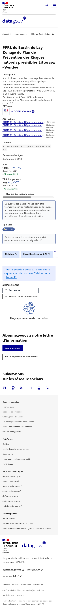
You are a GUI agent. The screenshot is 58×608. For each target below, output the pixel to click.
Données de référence (12, 411)
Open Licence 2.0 (33, 604)
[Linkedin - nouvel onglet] (4, 388)
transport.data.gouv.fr (12, 486)
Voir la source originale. (26, 240)
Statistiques (7, 464)
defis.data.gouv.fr (10, 496)
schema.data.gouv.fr (11, 431)
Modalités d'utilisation (21, 584)
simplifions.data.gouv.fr (12, 476)
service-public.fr (10, 576)
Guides (5, 444)
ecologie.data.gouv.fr (11, 491)
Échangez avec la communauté (16, 459)
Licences (6, 584)
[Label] (3, 225)
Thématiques (8, 406)
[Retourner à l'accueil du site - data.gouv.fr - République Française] (33, 546)
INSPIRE (9, 229)
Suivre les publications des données (18, 421)
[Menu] (54, 4)
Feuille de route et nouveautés (15, 449)
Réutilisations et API (36, 254)
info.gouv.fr (33, 569)
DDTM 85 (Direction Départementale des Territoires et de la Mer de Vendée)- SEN (24, 122)
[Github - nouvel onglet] (39, 388)
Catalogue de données (12, 416)
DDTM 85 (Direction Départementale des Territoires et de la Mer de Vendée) (23, 125)
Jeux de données (20, 34)
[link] (12, 348)
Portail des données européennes (17, 426)
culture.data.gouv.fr (11, 501)
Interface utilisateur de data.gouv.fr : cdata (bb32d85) (26, 528)
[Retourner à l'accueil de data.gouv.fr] (14, 20)
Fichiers (11, 254)
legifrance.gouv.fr (11, 569)
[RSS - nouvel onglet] (48, 388)
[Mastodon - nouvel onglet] (13, 388)
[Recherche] (46, 4)
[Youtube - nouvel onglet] (30, 388)
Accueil (5, 34)
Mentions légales (24, 590)
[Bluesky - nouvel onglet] (22, 388)
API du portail (8, 518)
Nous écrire (7, 454)
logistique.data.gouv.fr (12, 506)
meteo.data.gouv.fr (11, 481)
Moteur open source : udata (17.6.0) (17, 523)
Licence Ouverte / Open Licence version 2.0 (26, 148)
